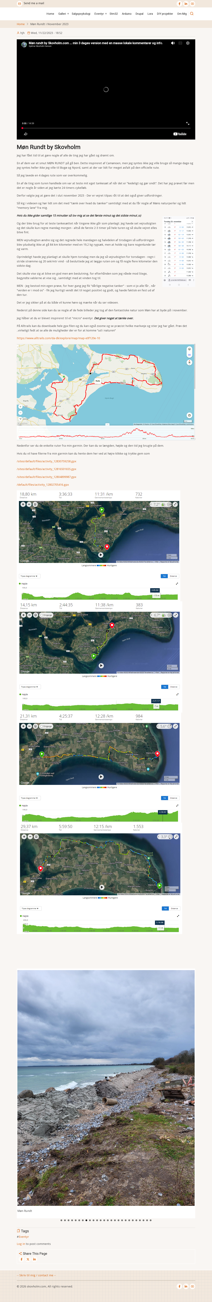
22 (136, 1220)
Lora (150, 13)
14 (108, 1220)
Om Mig (182, 13)
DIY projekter (165, 13)
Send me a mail (34, 3)
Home (50, 13)
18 (122, 1220)
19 (125, 1220)
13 (104, 1220)
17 (118, 1220)
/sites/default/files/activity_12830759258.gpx (46, 461)
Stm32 (114, 13)
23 (140, 1220)
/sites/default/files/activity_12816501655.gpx (46, 469)
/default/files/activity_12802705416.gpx (43, 484)
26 (150, 1220)
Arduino (126, 13)
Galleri (62, 13)
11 (97, 1220)
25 (147, 1220)
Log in (21, 1244)
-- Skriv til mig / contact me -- (36, 1275)
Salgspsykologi (81, 13)
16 (115, 1220)
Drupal (139, 13)
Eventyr (99, 13)
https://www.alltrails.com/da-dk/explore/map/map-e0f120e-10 (58, 338)
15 (111, 1220)
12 (100, 1220)
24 (143, 1220)
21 (133, 1220)
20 (129, 1220)
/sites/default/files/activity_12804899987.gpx (46, 477)
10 (93, 1220)
